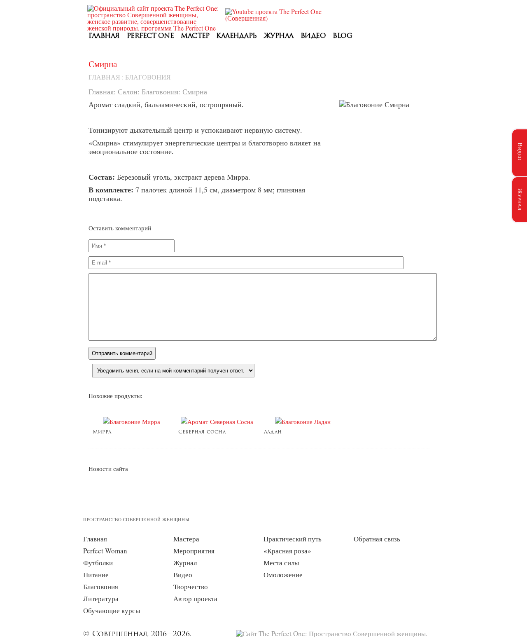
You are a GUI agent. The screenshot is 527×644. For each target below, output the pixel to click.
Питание (96, 574)
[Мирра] (131, 421)
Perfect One (150, 36)
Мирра (102, 432)
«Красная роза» (287, 550)
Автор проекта (195, 598)
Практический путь (293, 538)
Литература (101, 598)
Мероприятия (194, 550)
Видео (313, 36)
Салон (128, 91)
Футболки (98, 562)
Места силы (281, 562)
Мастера (186, 538)
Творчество (190, 586)
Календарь (236, 36)
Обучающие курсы (111, 610)
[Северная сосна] (217, 421)
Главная (104, 36)
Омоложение (283, 574)
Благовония (148, 77)
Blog (342, 36)
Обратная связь (377, 538)
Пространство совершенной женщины (136, 519)
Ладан (273, 432)
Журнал (279, 36)
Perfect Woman (105, 550)
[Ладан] (302, 421)
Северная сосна (202, 432)
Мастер (195, 36)
